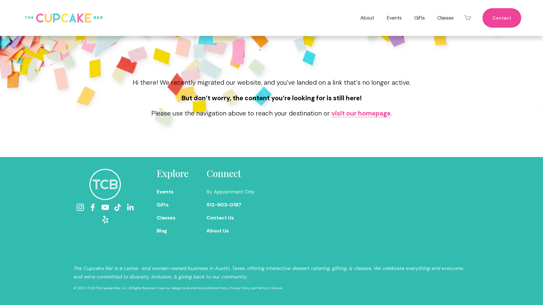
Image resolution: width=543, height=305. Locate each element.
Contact (501, 18)
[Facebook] (93, 207)
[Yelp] (105, 220)
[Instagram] (80, 207)
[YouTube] (105, 207)
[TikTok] (118, 207)
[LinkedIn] (130, 207)
